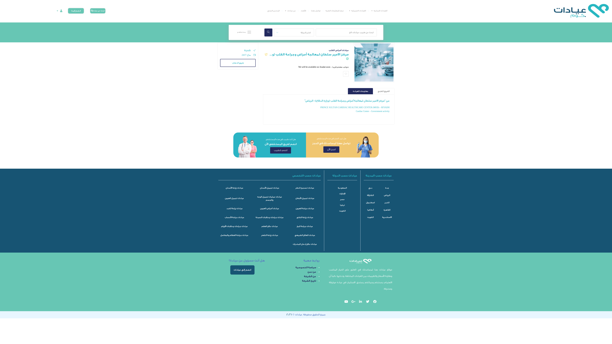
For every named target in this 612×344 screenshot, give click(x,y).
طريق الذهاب (238, 63)
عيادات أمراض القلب (339, 50)
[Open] (57, 11)
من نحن (312, 272)
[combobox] (294, 32)
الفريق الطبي (384, 91)
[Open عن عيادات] (286, 10)
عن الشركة (310, 276)
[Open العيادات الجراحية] (372, 10)
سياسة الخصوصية (305, 267)
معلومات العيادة (360, 91)
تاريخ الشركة (309, 281)
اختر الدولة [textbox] (306, 32)
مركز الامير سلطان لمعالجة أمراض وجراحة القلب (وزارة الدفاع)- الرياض (309, 54)
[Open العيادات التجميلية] (350, 10)
